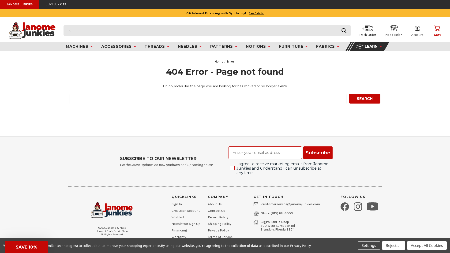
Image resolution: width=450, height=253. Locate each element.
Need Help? (394, 35)
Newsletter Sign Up (186, 224)
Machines (78, 46)
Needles (188, 46)
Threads (156, 46)
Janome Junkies (20, 4)
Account (417, 35)
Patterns (222, 46)
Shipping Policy (219, 224)
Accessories (117, 46)
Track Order (367, 35)
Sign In (177, 204)
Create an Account (186, 210)
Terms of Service (220, 237)
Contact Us (216, 210)
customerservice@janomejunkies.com (290, 204)
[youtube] (372, 206)
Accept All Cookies (427, 245)
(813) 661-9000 (282, 213)
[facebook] (345, 206)
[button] (26, 247)
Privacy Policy (218, 230)
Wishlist (178, 217)
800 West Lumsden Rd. (277, 225)
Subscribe (318, 153)
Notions (257, 46)
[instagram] (358, 206)
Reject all (393, 245)
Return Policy (218, 217)
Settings (369, 245)
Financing (179, 230)
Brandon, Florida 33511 (277, 229)
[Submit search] (343, 30)
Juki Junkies (56, 4)
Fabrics (326, 46)
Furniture (292, 46)
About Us (215, 204)
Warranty (179, 237)
